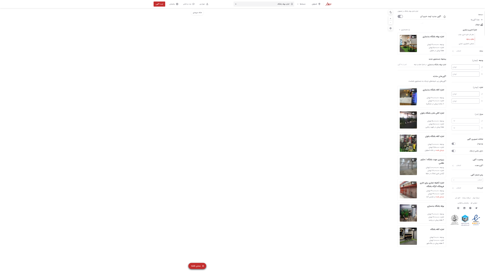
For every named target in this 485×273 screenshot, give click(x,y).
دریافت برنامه (466, 198)
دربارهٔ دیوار (476, 198)
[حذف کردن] (236, 4)
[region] (197, 140)
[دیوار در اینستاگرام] (470, 208)
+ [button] (390, 18)
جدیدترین (404, 29)
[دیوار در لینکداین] (464, 208)
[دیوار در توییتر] (476, 208)
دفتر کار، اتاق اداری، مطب (466, 34)
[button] (188, 4)
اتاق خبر (457, 198)
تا (481, 74)
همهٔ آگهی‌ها (475, 19)
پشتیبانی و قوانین (463, 203)
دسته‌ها (303, 4)
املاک (477, 24)
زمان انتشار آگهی (477, 175)
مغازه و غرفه (470, 39)
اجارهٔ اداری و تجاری (470, 29)
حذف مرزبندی (197, 12)
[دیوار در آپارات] (458, 208)
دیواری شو (474, 203)
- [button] (390, 22)
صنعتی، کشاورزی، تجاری (466, 43)
